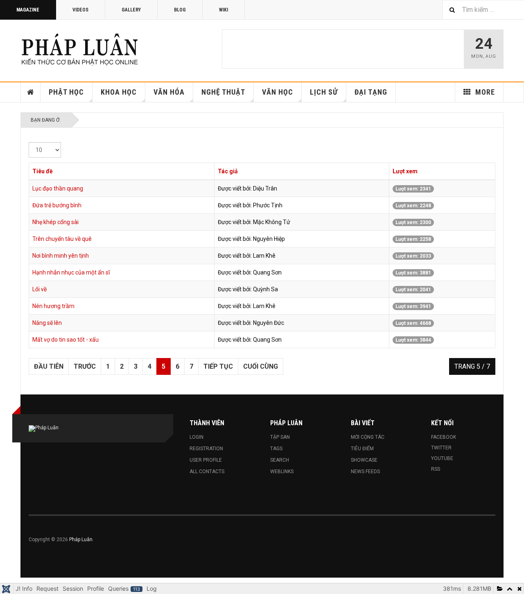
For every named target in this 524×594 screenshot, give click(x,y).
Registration (206, 448)
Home (31, 92)
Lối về (39, 289)
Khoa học (119, 92)
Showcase (364, 460)
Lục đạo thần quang (57, 188)
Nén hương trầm (53, 306)
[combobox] (483, 9)
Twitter (441, 448)
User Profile (206, 460)
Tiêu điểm (362, 448)
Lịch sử (324, 92)
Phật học (66, 92)
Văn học (277, 92)
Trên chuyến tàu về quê (62, 239)
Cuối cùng (260, 366)
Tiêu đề (42, 171)
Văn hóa (169, 92)
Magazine (27, 10)
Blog (180, 10)
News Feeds (365, 471)
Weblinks (282, 471)
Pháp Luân (81, 539)
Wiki (223, 10)
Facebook (443, 437)
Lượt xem (405, 171)
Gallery (131, 10)
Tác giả (228, 171)
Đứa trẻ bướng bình (56, 205)
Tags (276, 448)
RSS (435, 469)
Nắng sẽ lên (47, 323)
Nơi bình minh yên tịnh (60, 255)
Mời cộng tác (367, 437)
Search (279, 460)
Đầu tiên (48, 366)
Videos (80, 10)
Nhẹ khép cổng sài (55, 222)
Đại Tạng (371, 92)
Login (196, 437)
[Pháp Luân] (79, 49)
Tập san (280, 437)
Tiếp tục (218, 366)
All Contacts (207, 471)
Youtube (442, 458)
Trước (85, 366)
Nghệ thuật (223, 92)
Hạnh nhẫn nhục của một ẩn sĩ (71, 272)
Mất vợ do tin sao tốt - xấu (65, 339)
